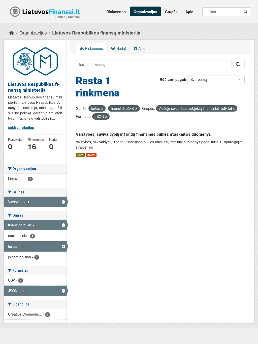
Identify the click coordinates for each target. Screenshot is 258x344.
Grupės (171, 11)
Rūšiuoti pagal (172, 79)
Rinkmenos (116, 11)
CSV (80, 155)
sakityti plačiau (21, 127)
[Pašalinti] (102, 109)
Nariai (120, 48)
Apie (189, 11)
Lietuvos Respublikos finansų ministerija (96, 32)
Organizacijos (145, 11)
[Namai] (11, 32)
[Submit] (245, 11)
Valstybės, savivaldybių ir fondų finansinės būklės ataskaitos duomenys (143, 134)
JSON (91, 155)
